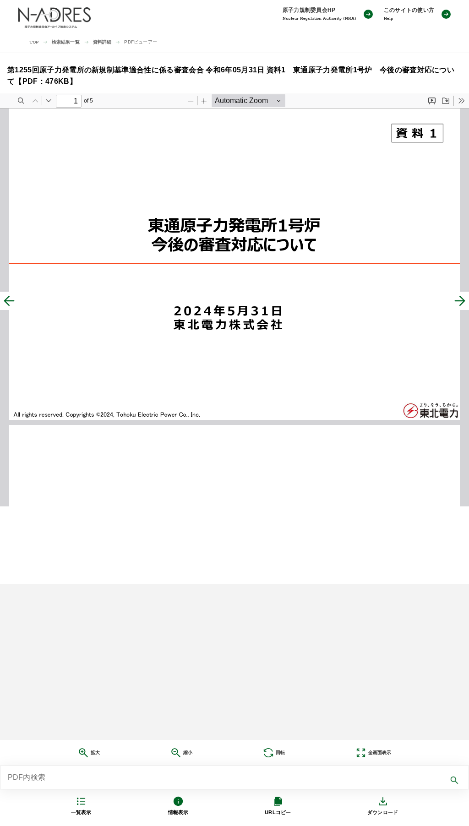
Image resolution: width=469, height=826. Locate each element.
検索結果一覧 (66, 41)
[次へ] (460, 301)
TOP (34, 42)
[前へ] (9, 301)
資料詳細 (102, 41)
